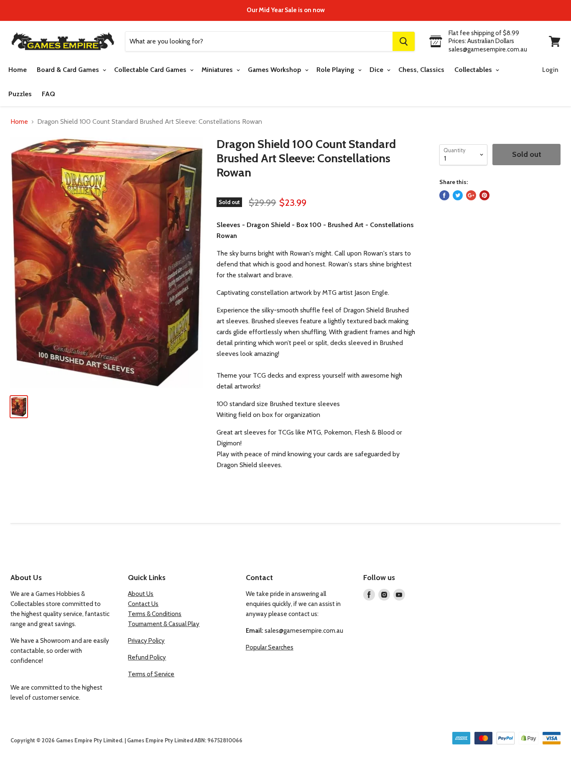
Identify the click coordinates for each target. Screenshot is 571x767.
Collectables (474, 70)
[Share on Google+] (471, 195)
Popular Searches (269, 647)
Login (550, 70)
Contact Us (143, 604)
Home (17, 70)
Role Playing (336, 70)
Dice (377, 70)
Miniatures (218, 70)
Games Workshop (275, 70)
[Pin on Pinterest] (484, 195)
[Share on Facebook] (444, 195)
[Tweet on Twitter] (458, 195)
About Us (140, 594)
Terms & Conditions (154, 614)
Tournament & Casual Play (163, 624)
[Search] (404, 41)
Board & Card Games (69, 70)
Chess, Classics (421, 70)
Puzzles (20, 94)
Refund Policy (147, 657)
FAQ (48, 94)
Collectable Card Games (151, 70)
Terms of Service (151, 674)
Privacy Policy (146, 640)
